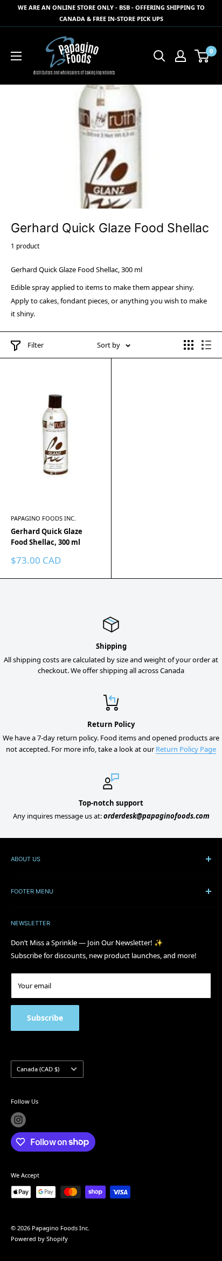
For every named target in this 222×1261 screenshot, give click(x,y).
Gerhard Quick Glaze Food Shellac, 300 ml (46, 536)
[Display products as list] (206, 345)
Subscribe (45, 1018)
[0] (202, 56)
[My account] (180, 56)
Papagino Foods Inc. (43, 518)
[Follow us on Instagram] (18, 1119)
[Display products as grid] (188, 345)
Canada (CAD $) (38, 1069)
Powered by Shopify (39, 1239)
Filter (35, 345)
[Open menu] (16, 56)
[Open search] (159, 56)
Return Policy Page (186, 749)
